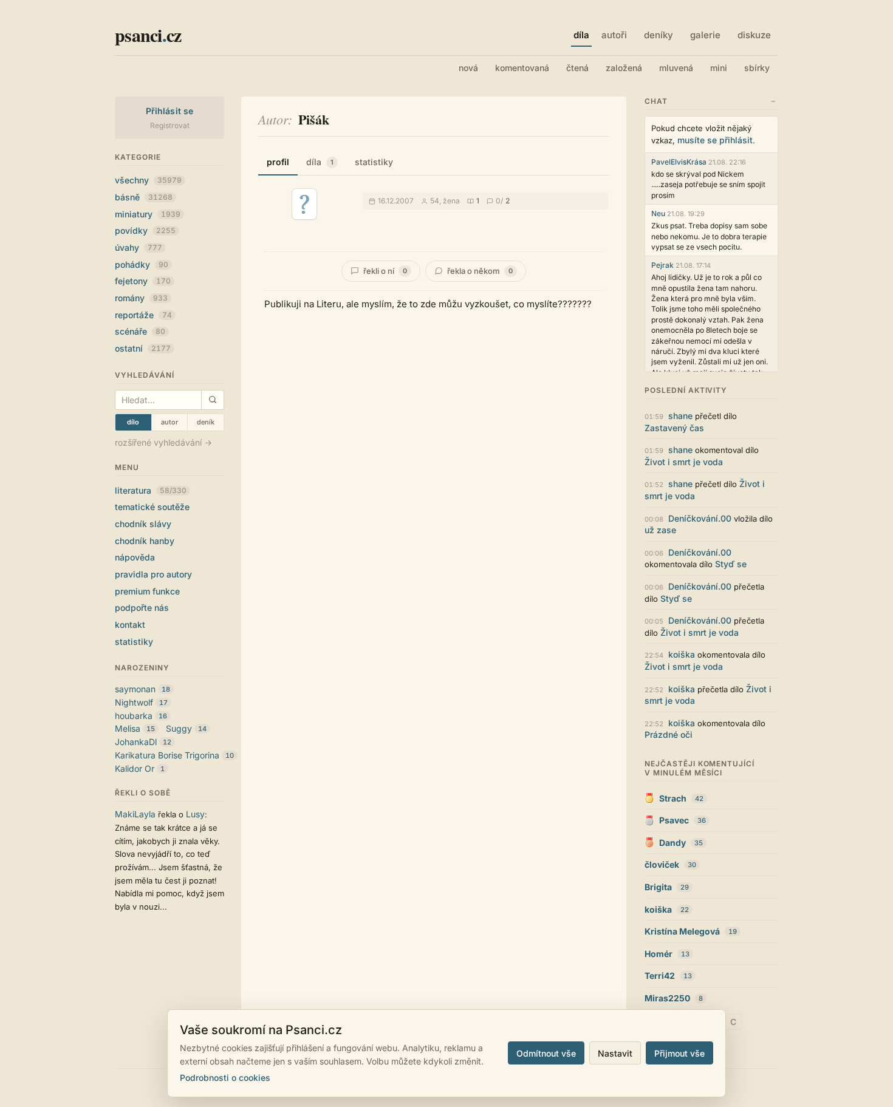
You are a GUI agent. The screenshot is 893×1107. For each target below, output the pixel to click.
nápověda (135, 557)
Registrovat (170, 125)
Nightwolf (134, 702)
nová (468, 68)
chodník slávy (143, 524)
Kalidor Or (134, 768)
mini (718, 68)
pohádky (141, 264)
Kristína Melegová (682, 931)
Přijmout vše (679, 1053)
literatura (150, 490)
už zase (660, 530)
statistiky (134, 641)
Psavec (674, 820)
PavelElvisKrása (679, 161)
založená (624, 68)
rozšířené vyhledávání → (163, 442)
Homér (658, 954)
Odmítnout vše (546, 1053)
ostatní (143, 348)
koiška (681, 654)
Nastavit (615, 1053)
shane (680, 415)
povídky (145, 230)
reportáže (143, 315)
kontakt (130, 624)
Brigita (658, 887)
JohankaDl (136, 742)
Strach (672, 798)
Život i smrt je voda (684, 462)
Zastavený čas (674, 428)
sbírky (757, 68)
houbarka (133, 715)
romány (141, 298)
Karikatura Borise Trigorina (167, 755)
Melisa (127, 728)
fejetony (143, 281)
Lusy (195, 814)
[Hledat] (212, 399)
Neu (658, 213)
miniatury (147, 214)
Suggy (179, 728)
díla (320, 162)
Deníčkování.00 (699, 518)
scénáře (140, 331)
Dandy (672, 842)
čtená (577, 68)
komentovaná (522, 68)
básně (144, 197)
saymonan (135, 689)
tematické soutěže (152, 507)
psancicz (148, 34)
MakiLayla (135, 814)
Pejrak (662, 265)
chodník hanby (144, 541)
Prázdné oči (669, 734)
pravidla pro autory (153, 574)
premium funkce (147, 591)
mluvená (676, 68)
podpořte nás (142, 607)
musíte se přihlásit (715, 140)
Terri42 (660, 975)
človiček (662, 864)
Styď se (731, 564)
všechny (148, 180)
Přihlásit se (170, 111)
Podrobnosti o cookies (225, 1077)
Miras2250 (667, 998)
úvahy (138, 247)
